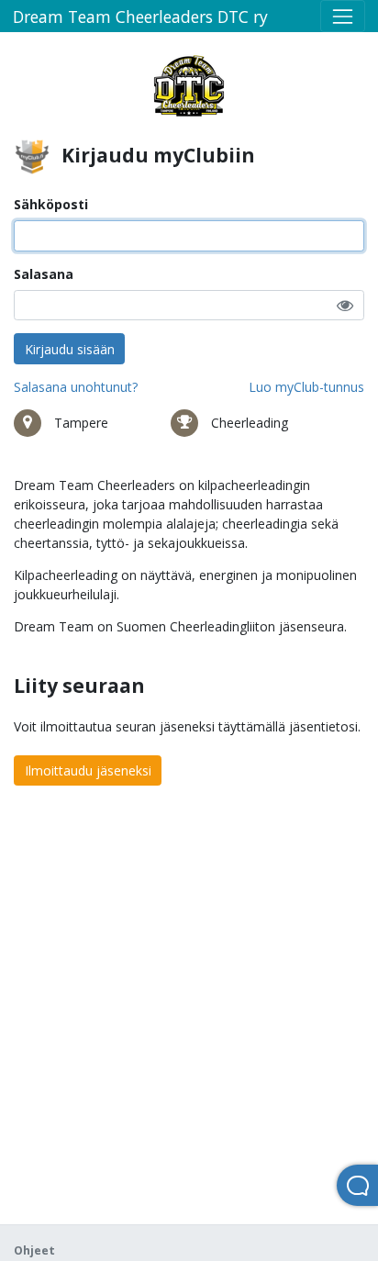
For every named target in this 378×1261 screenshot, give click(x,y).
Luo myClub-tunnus (306, 387)
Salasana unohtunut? (76, 387)
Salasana (43, 274)
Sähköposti (51, 204)
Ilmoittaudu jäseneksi (88, 770)
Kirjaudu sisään (70, 349)
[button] (345, 305)
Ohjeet (34, 1250)
